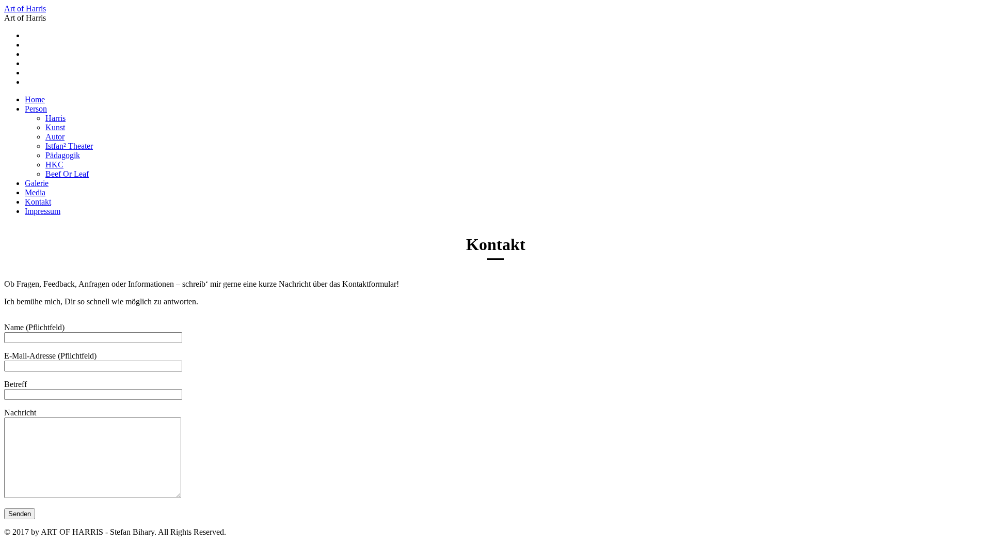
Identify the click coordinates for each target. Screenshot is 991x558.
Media (35, 192)
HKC (54, 164)
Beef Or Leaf (67, 173)
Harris (55, 118)
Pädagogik (62, 155)
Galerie (37, 183)
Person (36, 108)
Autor (55, 136)
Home (35, 99)
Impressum (42, 211)
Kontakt (38, 201)
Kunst (55, 127)
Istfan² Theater (69, 146)
